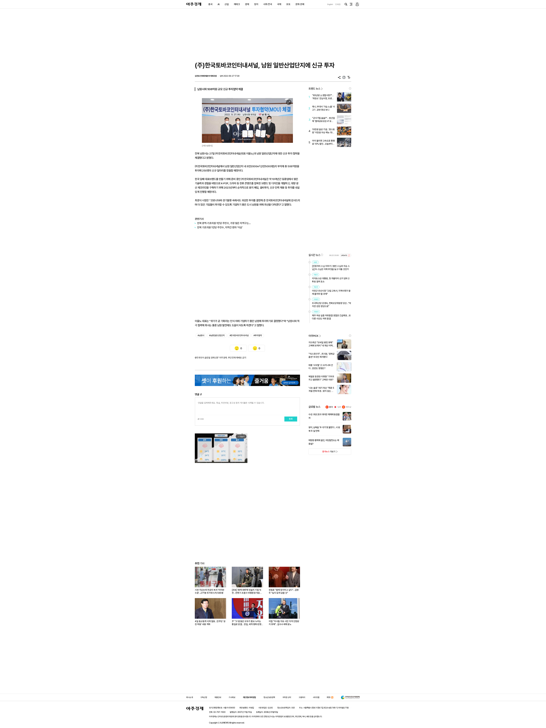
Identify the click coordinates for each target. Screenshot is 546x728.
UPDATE (344, 255)
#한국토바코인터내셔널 (239, 335)
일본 (339, 407)
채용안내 (218, 697)
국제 (279, 4)
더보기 (322, 452)
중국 (210, 4)
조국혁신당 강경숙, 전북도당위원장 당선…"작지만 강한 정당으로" (331, 305)
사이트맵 (316, 697)
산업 (227, 4)
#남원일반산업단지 (217, 335)
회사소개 (189, 697)
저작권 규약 (287, 697)
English (330, 4)
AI (219, 4)
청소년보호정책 (269, 697)
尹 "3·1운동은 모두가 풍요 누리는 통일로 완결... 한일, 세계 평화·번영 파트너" (246, 623)
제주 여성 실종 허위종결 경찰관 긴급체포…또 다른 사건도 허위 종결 (331, 317)
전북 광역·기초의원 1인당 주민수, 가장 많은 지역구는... (224, 223)
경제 (247, 4)
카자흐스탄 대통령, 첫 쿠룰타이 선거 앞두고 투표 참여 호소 (330, 280)
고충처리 (302, 697)
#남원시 (201, 335)
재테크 (237, 4)
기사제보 (232, 697)
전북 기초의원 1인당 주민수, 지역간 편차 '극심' (219, 227)
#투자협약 (258, 335)
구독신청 (203, 697)
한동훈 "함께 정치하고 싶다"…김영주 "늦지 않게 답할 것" (284, 591)
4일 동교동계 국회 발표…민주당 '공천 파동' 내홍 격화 (210, 623)
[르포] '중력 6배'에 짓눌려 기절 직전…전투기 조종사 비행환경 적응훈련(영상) (247, 591)
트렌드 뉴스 (314, 88)
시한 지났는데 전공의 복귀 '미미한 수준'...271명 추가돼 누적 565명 (209, 591)
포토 (288, 4)
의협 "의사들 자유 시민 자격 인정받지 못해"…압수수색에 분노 (284, 623)
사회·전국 (267, 4)
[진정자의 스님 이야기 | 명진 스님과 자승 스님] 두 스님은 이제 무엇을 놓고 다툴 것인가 (331, 268)
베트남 (348, 407)
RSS (328, 697)
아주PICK (313, 335)
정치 (256, 4)
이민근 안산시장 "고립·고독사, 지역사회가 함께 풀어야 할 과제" (331, 292)
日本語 (338, 4)
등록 (291, 419)
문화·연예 (299, 4)
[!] (350, 88)
